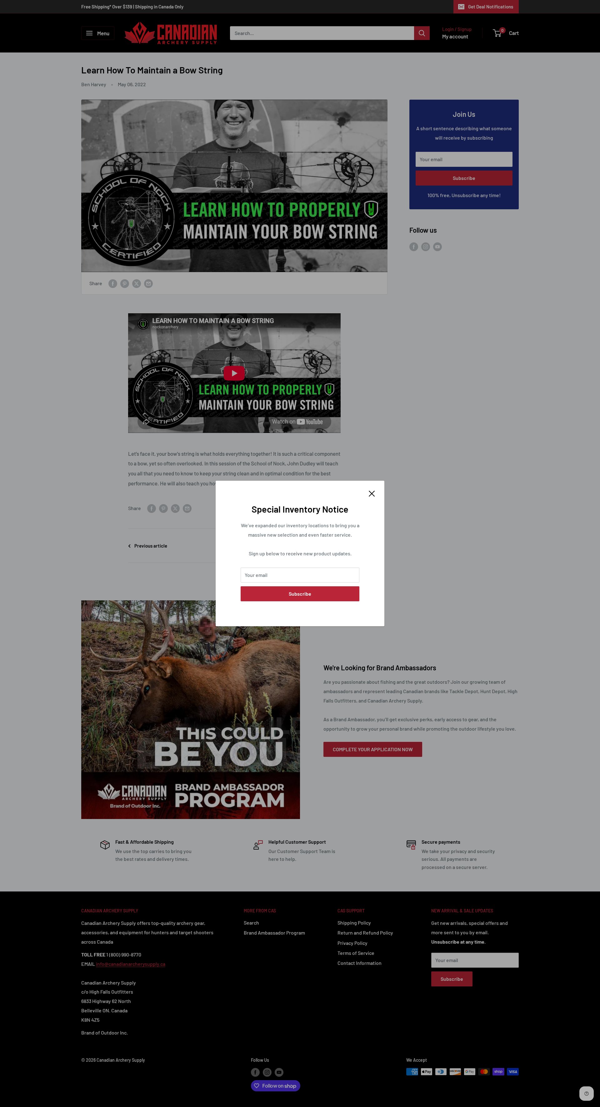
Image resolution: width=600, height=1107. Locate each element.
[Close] (372, 493)
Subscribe (300, 594)
